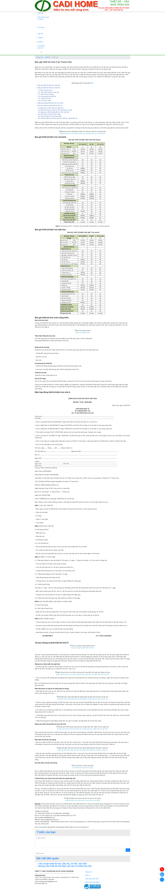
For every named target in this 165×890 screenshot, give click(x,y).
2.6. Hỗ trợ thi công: (44, 100)
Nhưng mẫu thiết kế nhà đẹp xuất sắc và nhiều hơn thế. (65, 866)
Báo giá (40, 13)
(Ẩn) (91, 83)
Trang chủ (39, 57)
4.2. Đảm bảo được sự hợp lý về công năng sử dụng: (54, 110)
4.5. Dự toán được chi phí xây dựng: (49, 116)
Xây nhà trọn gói (43, 17)
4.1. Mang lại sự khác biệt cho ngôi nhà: (50, 108)
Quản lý (40, 42)
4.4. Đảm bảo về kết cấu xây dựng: (49, 114)
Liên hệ (40, 48)
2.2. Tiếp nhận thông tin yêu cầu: (48, 92)
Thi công (41, 27)
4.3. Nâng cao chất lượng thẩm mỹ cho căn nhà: (53, 112)
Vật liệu (40, 33)
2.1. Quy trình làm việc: (44, 90)
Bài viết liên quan (48, 858)
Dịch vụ (87, 875)
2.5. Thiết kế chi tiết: (44, 98)
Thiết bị (40, 37)
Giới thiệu (41, 46)
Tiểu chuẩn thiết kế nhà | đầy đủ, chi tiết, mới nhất (62, 863)
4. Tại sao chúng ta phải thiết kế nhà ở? (49, 105)
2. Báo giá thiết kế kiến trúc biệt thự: (48, 88)
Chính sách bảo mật (91, 879)
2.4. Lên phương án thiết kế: (46, 96)
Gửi (128, 850)
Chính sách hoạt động (92, 882)
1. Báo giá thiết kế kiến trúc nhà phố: (48, 85)
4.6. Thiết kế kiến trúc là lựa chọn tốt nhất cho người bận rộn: (57, 118)
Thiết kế (40, 19)
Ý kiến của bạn (46, 832)
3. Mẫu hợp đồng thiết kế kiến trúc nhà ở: (50, 103)
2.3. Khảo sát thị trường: (45, 94)
